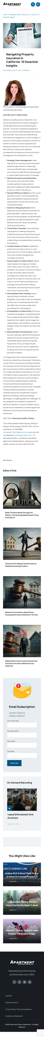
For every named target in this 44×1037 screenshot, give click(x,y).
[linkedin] (30, 982)
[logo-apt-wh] (22, 960)
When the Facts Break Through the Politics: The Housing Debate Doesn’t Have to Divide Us (22, 515)
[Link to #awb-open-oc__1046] (33, 4)
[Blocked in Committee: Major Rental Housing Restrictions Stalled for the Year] (22, 577)
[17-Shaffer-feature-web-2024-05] (22, 24)
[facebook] (14, 982)
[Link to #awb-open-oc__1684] (38, 4)
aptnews (27, 70)
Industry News (30, 881)
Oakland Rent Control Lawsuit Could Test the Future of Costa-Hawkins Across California (21, 663)
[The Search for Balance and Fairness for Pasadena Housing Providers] (22, 529)
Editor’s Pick (21, 881)
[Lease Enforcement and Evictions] (22, 790)
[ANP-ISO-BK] (12, 3)
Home (5, 15)
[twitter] (19, 982)
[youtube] (25, 982)
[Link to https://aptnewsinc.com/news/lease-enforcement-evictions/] (9, 808)
